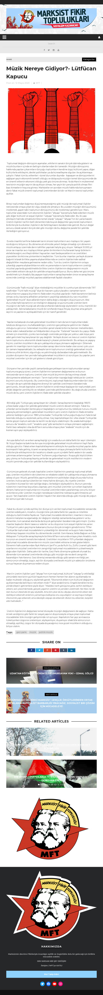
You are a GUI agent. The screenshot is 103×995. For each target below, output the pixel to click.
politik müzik (46, 632)
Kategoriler (89, 59)
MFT (38, 83)
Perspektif (45, 785)
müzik (33, 632)
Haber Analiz (45, 753)
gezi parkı (21, 632)
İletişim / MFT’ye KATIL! (51, 965)
